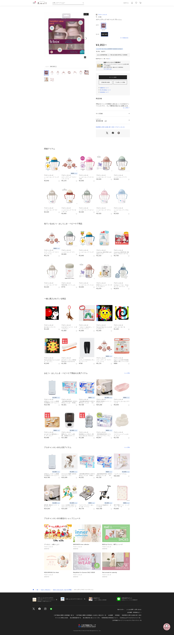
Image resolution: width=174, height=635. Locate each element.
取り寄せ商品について (105, 90)
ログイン (126, 3)
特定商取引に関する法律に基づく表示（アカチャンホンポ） (110, 127)
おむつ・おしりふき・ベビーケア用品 (62, 589)
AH (37, 589)
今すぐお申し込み (108, 69)
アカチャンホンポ (102, 14)
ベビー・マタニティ (45, 589)
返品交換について (104, 92)
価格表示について (104, 87)
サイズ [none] (97, 34)
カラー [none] (97, 25)
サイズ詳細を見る (124, 37)
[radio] (103, 27)
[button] (66, 38)
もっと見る (125, 107)
